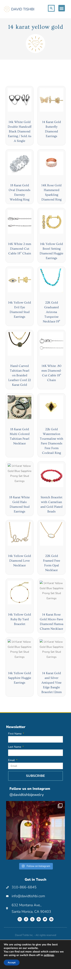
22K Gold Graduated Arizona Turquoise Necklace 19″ (51, 312)
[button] (61, 8)
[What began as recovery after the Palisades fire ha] (35, 830)
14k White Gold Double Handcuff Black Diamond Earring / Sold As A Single (19, 131)
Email (12, 760)
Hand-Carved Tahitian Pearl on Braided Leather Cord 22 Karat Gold (19, 375)
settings (49, 955)
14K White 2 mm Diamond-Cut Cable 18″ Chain (19, 248)
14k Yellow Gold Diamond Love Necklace (19, 560)
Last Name (15, 747)
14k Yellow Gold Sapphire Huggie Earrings (19, 677)
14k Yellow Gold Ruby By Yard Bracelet (19, 619)
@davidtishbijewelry (26, 794)
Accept (12, 962)
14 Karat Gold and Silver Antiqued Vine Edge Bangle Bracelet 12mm (51, 682)
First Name (15, 734)
